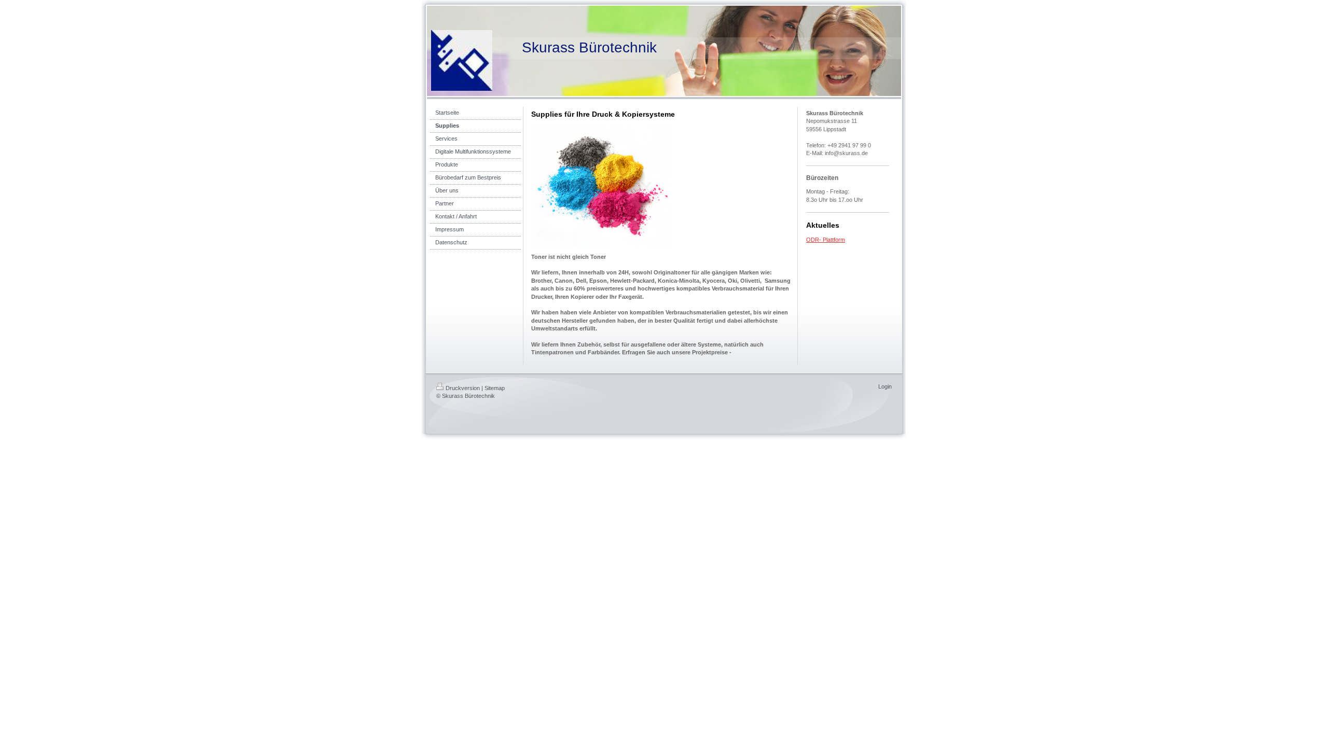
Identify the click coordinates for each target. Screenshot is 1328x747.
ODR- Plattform (825, 240)
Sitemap (495, 388)
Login (885, 386)
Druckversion (463, 388)
